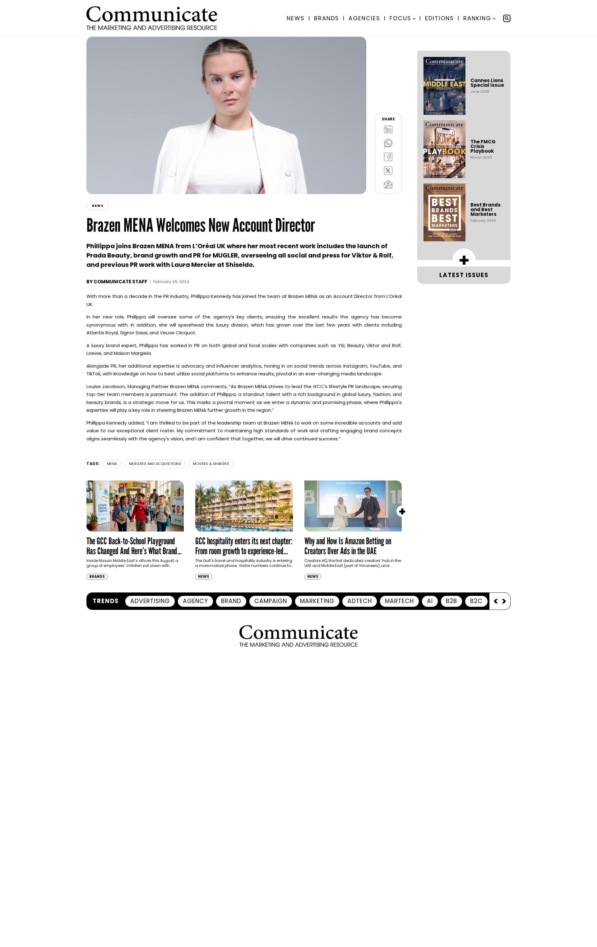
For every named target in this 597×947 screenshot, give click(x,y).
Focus (400, 18)
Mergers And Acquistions (155, 463)
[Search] (507, 18)
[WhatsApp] (388, 143)
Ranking (477, 18)
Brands (326, 18)
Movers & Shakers (211, 463)
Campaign (270, 601)
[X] (388, 170)
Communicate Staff (120, 281)
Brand (231, 601)
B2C (476, 601)
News (296, 18)
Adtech (359, 601)
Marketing (317, 601)
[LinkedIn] (388, 129)
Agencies (364, 18)
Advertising (150, 601)
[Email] (388, 184)
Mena (112, 463)
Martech (399, 601)
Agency (195, 601)
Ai (430, 601)
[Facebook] (388, 156)
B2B (451, 601)
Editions (439, 18)
